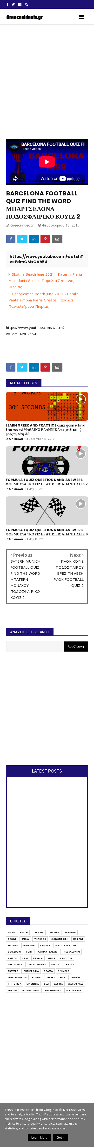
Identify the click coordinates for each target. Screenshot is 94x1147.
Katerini (70, 932)
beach (24, 932)
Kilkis (51, 958)
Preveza (13, 971)
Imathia (54, 932)
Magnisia (33, 983)
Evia (62, 977)
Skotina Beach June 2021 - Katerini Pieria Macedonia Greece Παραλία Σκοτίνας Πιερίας (45, 280)
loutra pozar (17, 977)
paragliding (53, 990)
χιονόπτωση (59, 938)
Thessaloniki (71, 951)
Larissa (45, 945)
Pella (11, 932)
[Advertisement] (47, 82)
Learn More (39, 1137)
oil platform (31, 990)
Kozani (78, 938)
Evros (55, 964)
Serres (51, 977)
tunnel (75, 977)
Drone (12, 938)
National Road (65, 945)
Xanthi (12, 958)
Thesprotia (31, 971)
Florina (13, 945)
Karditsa (66, 958)
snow (25, 938)
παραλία (38, 932)
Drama (48, 971)
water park (73, 990)
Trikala (69, 964)
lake (25, 958)
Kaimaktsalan (47, 951)
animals (63, 971)
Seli (46, 983)
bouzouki (14, 951)
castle (58, 983)
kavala (38, 958)
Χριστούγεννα (36, 964)
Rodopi (36, 977)
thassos (40, 938)
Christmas (15, 964)
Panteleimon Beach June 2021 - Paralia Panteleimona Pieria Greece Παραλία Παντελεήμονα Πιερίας (43, 300)
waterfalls (75, 983)
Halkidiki (29, 945)
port (29, 951)
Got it (60, 1137)
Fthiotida (14, 983)
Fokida (12, 990)
